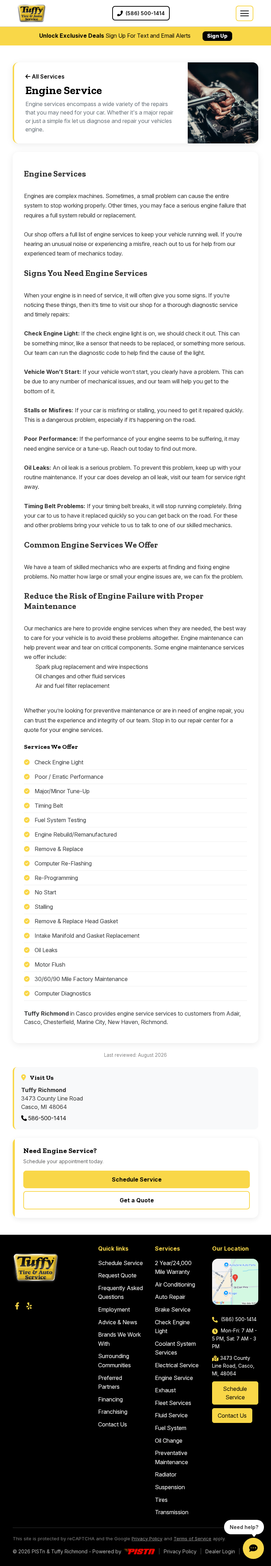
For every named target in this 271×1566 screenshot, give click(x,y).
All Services (47, 76)
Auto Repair (170, 1296)
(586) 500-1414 (238, 1319)
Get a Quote (137, 1200)
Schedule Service (137, 1179)
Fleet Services (173, 1402)
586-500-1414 (46, 1118)
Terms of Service (192, 1538)
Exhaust (165, 1390)
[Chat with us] (253, 1548)
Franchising (112, 1411)
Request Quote (117, 1275)
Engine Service (174, 1377)
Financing (110, 1399)
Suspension (170, 1487)
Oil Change (168, 1440)
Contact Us (112, 1424)
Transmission (171, 1512)
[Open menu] (244, 13)
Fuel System (170, 1427)
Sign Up (217, 35)
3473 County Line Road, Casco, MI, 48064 (233, 1366)
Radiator (165, 1474)
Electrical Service (177, 1365)
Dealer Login (220, 1551)
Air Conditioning (175, 1284)
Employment (114, 1309)
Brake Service (173, 1309)
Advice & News (117, 1322)
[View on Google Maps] (235, 1282)
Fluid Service (171, 1415)
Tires (161, 1499)
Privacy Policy (147, 1538)
